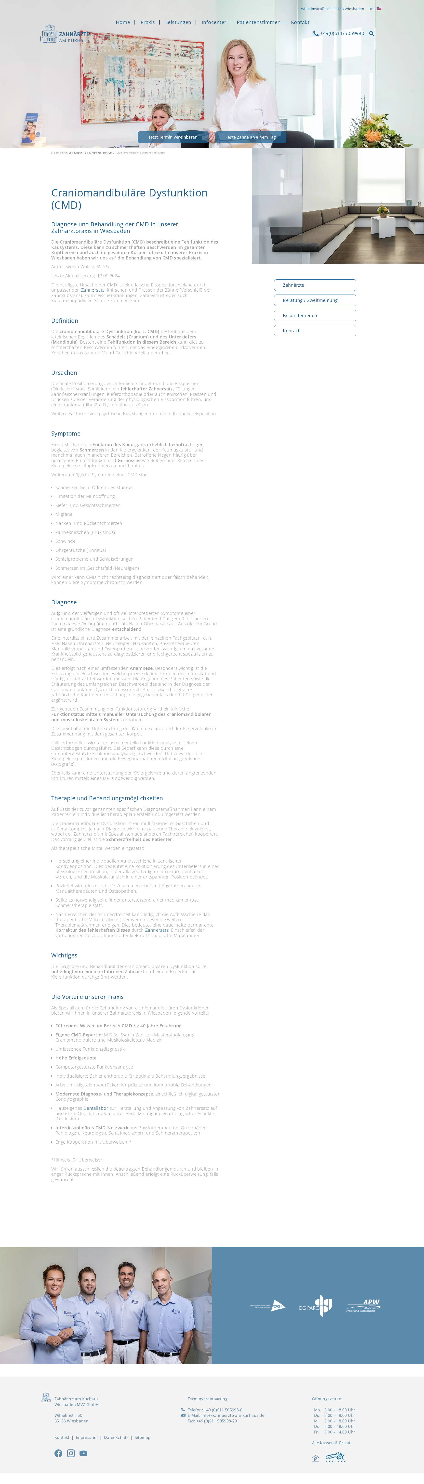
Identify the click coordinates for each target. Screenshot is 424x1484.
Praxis (148, 22)
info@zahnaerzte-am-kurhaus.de (233, 1415)
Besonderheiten (300, 315)
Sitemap (143, 1437)
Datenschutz (116, 1437)
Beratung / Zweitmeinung (310, 300)
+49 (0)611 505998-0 (223, 1410)
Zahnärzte (293, 285)
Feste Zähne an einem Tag (250, 137)
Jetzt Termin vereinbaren (173, 137)
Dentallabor (95, 1108)
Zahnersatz (93, 290)
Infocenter (214, 22)
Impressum (87, 1437)
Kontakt (300, 22)
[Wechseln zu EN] (379, 8)
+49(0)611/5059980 (341, 33)
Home (123, 22)
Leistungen (178, 22)
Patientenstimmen (259, 22)
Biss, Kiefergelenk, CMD (99, 152)
